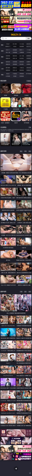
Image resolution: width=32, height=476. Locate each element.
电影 (2, 57)
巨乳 (25, 151)
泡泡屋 (14, 76)
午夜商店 (15, 73)
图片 (2, 63)
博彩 (2, 45)
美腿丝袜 (8, 64)
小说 (2, 69)
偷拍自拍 (15, 56)
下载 (30, 127)
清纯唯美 (15, 64)
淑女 (25, 291)
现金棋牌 (22, 46)
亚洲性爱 (8, 56)
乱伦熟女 (22, 58)
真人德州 (15, 44)
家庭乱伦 (15, 67)
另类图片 (28, 64)
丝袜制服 (15, 52)
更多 (30, 151)
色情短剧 (22, 76)
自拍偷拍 (15, 50)
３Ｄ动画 (28, 50)
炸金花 (14, 46)
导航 (2, 75)
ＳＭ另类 (28, 52)
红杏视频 (8, 76)
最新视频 (3, 151)
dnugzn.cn (16, 34)
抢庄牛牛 (28, 46)
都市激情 (8, 67)
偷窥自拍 (8, 61)
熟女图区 (22, 64)
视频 (2, 51)
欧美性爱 (28, 56)
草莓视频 (22, 73)
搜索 (29, 38)
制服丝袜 (8, 58)
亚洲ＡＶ (8, 50)
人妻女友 (22, 67)
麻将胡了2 (8, 46)
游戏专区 (28, 44)
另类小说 (15, 70)
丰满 (21, 291)
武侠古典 (28, 67)
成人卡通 (22, 56)
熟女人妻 (8, 52)
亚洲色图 (15, 61)
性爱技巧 (28, 70)
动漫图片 (28, 61)
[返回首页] (30, 473)
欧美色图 (22, 61)
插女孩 (7, 73)
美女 (21, 151)
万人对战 (22, 44)
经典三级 (15, 58)
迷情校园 (8, 70)
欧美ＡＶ (22, 50)
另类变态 (28, 58)
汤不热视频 (28, 73)
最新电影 (3, 292)
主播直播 (22, 52)
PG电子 (8, 44)
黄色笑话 (22, 70)
